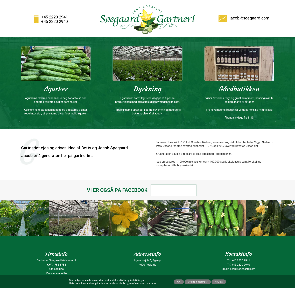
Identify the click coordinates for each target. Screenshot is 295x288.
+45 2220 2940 (54, 21)
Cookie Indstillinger (197, 281)
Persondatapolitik (56, 273)
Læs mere (151, 283)
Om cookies (56, 269)
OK (178, 281)
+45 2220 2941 (54, 17)
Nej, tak (219, 281)
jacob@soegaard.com (249, 18)
